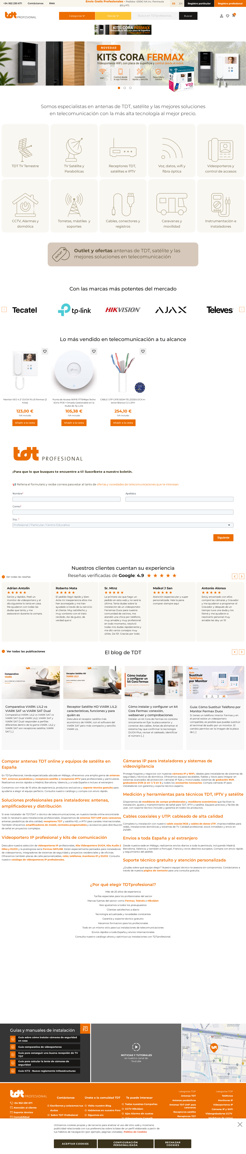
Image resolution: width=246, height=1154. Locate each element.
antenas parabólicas (20, 778)
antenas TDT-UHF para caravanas (100, 817)
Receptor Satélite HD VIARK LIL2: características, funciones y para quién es (92, 711)
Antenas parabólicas (184, 1100)
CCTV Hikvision (134, 1108)
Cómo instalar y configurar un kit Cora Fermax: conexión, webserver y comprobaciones (153, 711)
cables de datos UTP (203, 823)
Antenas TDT (188, 1095)
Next (241, 309)
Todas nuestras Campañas (141, 1103)
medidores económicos (202, 801)
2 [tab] (125, 88)
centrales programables (72, 824)
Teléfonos (227, 1095)
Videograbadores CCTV (219, 1113)
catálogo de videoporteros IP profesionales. (38, 859)
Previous (4, 309)
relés (65, 856)
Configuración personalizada (125, 1144)
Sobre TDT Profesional (64, 1114)
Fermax (130, 900)
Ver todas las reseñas (18, 576)
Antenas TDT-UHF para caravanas (182, 1106)
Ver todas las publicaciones (26, 651)
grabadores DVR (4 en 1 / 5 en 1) (142, 782)
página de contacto (156, 870)
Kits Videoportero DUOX (90, 845)
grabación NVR (225, 779)
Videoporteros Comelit (139, 1118)
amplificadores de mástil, (41, 824)
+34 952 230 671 (23, 1102)
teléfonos (75, 856)
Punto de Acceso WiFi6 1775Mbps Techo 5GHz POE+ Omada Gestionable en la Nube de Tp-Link (74, 402)
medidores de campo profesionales (163, 801)
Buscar (188, 15)
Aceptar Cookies (75, 1143)
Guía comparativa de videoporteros (40, 1046)
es (173, 3)
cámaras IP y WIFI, (183, 773)
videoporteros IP (48, 845)
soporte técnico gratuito (98, 787)
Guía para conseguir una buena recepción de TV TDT (48, 1054)
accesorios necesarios (188, 782)
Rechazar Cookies (173, 1144)
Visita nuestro (99, 1105)
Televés (140, 900)
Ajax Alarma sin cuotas (139, 1113)
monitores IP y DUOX (95, 856)
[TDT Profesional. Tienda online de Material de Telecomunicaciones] (20, 16)
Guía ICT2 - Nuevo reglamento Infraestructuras (46, 1070)
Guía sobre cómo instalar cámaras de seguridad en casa (47, 1039)
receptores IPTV (70, 778)
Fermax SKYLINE (53, 849)
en (180, 3)
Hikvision (153, 900)
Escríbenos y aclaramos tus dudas (66, 1108)
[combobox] (155, 16)
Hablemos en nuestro (104, 1110)
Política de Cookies (135, 1131)
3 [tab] (130, 88)
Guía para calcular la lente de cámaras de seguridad (43, 1063)
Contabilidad (21, 1117)
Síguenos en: (96, 1114)
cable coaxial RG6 (177, 823)
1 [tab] (119, 88)
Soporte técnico (23, 1112)
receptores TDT (53, 821)
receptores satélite (46, 778)
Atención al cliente (25, 1107)
